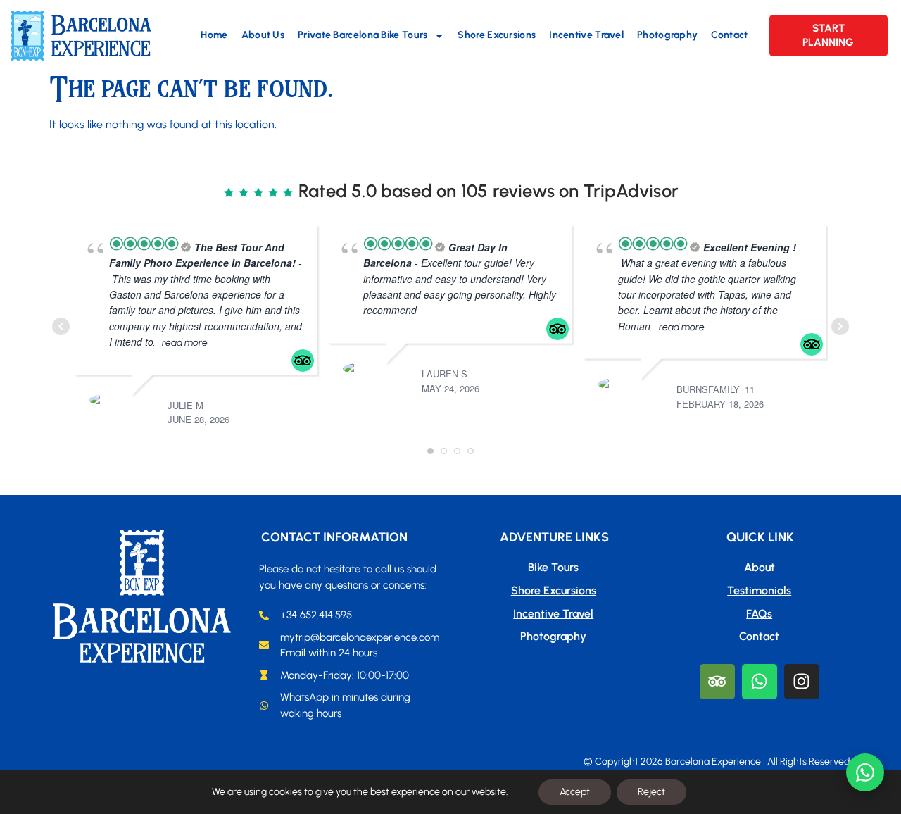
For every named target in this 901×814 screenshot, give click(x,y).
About (759, 567)
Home (214, 35)
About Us (262, 35)
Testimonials (759, 590)
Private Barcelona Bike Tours (362, 35)
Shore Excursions (497, 35)
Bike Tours (553, 567)
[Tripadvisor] (717, 681)
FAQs (759, 613)
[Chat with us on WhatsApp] (865, 772)
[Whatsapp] (759, 681)
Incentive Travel (586, 35)
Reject (651, 792)
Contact (729, 35)
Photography (667, 35)
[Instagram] (801, 681)
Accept (575, 792)
